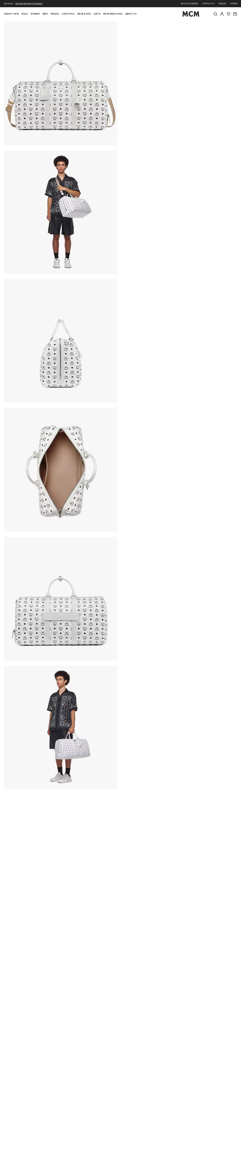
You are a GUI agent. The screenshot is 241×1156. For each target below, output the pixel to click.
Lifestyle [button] (68, 14)
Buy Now (199, 65)
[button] (61, 83)
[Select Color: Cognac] (159, 47)
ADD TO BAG (160, 65)
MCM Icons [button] (84, 14)
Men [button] (45, 14)
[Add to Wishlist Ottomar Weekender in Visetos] (215, 25)
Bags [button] (25, 14)
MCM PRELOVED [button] (112, 14)
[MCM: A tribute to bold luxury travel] (191, 16)
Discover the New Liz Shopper (28, 3)
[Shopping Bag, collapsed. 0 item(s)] (235, 14)
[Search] (215, 14)
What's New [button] (11, 14)
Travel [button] (54, 14)
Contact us (208, 3)
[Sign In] (222, 14)
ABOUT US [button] (131, 14)
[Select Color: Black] (147, 47)
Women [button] (35, 14)
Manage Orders (189, 3)
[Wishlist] (229, 14)
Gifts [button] (97, 14)
